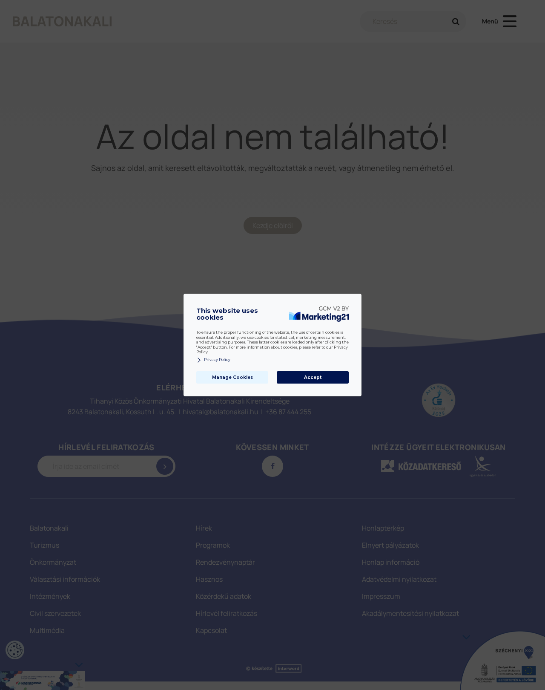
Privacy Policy (217, 360)
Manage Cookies (232, 377)
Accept (312, 377)
